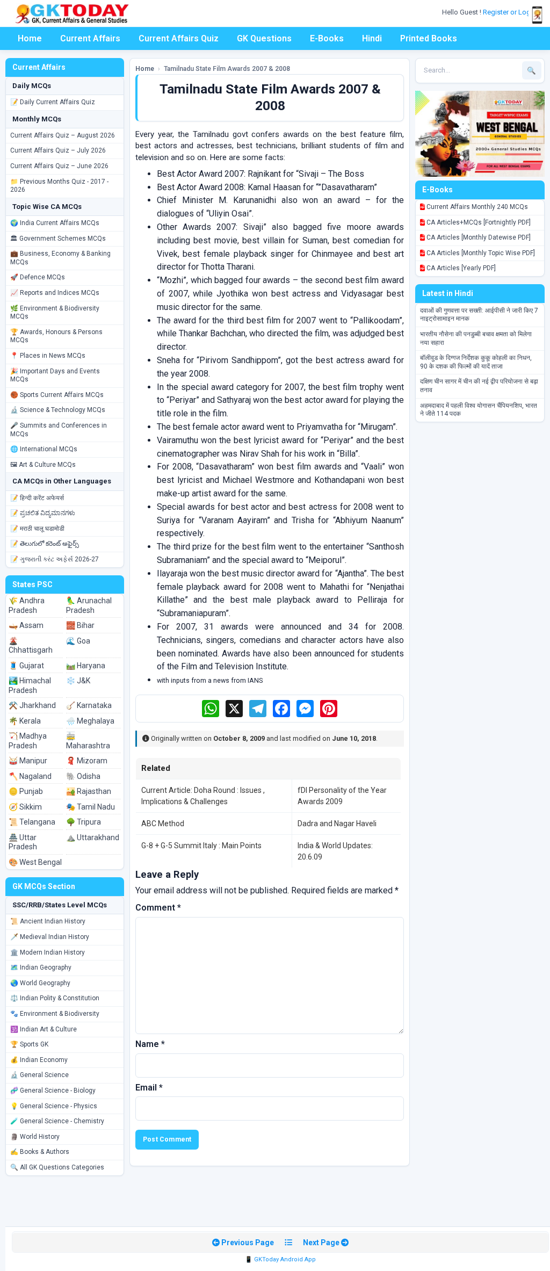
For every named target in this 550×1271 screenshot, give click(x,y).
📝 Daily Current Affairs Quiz (52, 102)
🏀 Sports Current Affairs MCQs (57, 395)
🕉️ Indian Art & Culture (43, 1029)
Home (30, 38)
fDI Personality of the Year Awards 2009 (342, 795)
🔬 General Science (39, 1075)
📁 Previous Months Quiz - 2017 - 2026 (59, 186)
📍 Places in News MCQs (47, 355)
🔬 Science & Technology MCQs (57, 410)
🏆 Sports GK (29, 1044)
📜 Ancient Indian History (47, 921)
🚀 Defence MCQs (37, 277)
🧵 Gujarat (26, 665)
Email (149, 1087)
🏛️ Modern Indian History (47, 952)
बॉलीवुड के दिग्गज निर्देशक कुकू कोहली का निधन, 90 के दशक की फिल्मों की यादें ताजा (476, 362)
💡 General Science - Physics (53, 1106)
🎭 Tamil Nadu (90, 807)
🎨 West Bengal (35, 862)
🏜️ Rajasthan (88, 791)
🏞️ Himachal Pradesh (30, 685)
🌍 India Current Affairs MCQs (54, 223)
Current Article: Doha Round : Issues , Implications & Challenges (203, 795)
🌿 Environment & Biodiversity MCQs (54, 313)
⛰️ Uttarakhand (92, 837)
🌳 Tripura (83, 822)
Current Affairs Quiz (179, 38)
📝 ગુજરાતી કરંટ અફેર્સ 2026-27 (54, 559)
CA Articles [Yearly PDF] (460, 268)
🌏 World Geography (40, 983)
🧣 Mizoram (86, 760)
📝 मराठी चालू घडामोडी (37, 528)
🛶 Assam (26, 625)
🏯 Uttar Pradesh (23, 842)
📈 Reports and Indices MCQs (54, 293)
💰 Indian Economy (39, 1060)
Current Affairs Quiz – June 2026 (59, 166)
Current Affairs (90, 38)
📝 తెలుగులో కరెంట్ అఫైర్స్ (44, 543)
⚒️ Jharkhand (32, 705)
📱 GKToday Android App (280, 1259)
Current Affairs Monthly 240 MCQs (476, 207)
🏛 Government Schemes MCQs (58, 238)
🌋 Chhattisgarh (31, 646)
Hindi (372, 38)
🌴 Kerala (25, 721)
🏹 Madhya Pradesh (28, 741)
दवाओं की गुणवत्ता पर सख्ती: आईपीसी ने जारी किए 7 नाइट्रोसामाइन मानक (479, 315)
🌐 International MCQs (43, 449)
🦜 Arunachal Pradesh (89, 605)
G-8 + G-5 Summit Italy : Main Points (201, 845)
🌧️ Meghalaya (90, 721)
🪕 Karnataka (89, 705)
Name (150, 1044)
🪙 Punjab (26, 791)
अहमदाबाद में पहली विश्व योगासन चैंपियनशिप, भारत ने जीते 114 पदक (478, 410)
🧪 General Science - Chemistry (57, 1121)
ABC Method (162, 823)
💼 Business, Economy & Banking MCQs (60, 258)
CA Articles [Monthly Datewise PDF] (478, 237)
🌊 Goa (78, 641)
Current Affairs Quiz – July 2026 (58, 150)
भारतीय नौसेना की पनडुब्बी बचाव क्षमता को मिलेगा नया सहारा (476, 338)
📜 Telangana (32, 822)
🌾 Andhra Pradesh (27, 605)
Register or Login (510, 12)
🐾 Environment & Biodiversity (54, 1013)
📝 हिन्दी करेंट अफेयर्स (37, 498)
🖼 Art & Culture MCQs (43, 464)
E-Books (327, 38)
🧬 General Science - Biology (53, 1090)
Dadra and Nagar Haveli (337, 823)
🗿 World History (35, 1136)
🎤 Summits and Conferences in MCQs (58, 430)
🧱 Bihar (80, 625)
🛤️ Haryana (85, 665)
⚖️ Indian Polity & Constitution (54, 998)
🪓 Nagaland (30, 776)
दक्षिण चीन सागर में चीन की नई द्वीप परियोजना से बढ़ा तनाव (479, 386)
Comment (158, 907)
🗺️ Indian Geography (40, 967)
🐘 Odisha (83, 776)
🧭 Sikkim (25, 807)
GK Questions (264, 38)
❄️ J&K (78, 680)
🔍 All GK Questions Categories (57, 1167)
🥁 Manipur (28, 760)
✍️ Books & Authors (39, 1152)
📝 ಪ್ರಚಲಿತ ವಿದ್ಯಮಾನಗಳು (42, 513)
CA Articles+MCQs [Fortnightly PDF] (478, 222)
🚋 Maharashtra (88, 741)
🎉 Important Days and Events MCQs (55, 375)
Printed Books (428, 38)
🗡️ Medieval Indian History (49, 937)
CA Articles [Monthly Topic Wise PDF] (480, 253)
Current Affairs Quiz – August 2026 (62, 135)
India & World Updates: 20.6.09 (335, 851)
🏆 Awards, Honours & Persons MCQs (56, 336)
